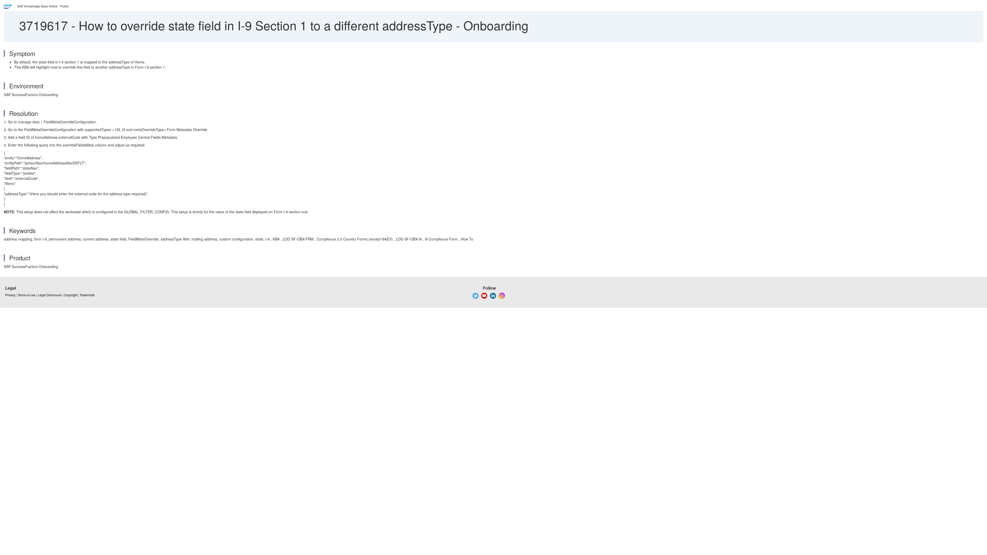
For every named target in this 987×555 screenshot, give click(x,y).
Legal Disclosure (49, 295)
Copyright (70, 295)
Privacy (10, 295)
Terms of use (26, 295)
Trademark (87, 295)
